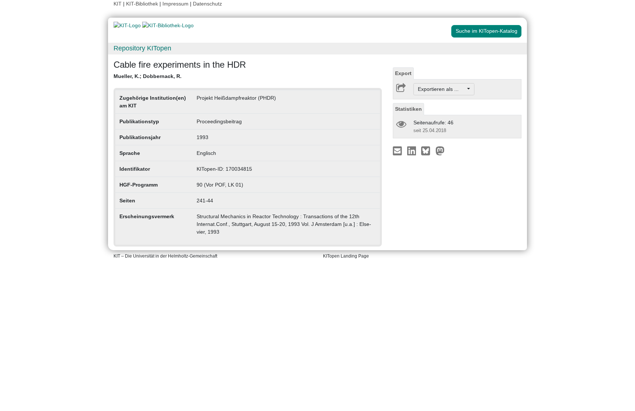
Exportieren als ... (442, 89)
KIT (118, 4)
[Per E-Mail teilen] (398, 150)
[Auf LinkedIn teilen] (412, 150)
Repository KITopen (142, 48)
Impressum (175, 4)
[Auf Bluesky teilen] (427, 150)
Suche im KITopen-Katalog (486, 31)
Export (403, 73)
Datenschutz (207, 4)
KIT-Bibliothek (142, 4)
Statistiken (408, 109)
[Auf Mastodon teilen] (440, 150)
